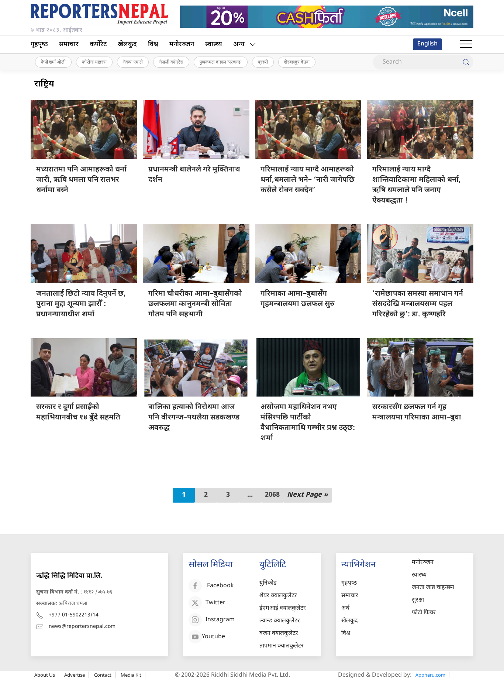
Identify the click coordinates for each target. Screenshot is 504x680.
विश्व (153, 44)
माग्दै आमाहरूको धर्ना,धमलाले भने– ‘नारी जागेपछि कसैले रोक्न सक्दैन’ (307, 180)
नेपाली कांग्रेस (171, 62)
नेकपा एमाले (133, 62)
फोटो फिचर (424, 613)
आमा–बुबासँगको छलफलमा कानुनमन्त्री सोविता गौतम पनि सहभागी (195, 304)
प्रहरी (263, 62)
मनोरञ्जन (181, 44)
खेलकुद (127, 44)
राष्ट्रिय (44, 84)
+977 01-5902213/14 (74, 615)
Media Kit (131, 675)
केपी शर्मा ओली (53, 62)
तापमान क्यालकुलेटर (281, 646)
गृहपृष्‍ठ (39, 44)
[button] (466, 44)
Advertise (74, 675)
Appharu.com (430, 675)
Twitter (215, 603)
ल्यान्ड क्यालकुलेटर (279, 621)
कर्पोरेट (98, 44)
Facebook (220, 586)
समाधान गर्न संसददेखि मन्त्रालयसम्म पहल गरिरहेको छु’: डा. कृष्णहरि (417, 304)
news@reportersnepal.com (82, 626)
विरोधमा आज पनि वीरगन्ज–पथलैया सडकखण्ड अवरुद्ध (193, 417)
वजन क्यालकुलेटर (278, 634)
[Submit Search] (466, 62)
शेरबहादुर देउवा (297, 62)
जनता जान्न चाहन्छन (433, 588)
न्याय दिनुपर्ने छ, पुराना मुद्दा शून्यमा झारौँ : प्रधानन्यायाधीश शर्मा (81, 304)
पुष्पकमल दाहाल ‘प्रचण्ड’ (221, 62)
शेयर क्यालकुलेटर (278, 596)
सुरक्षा (418, 600)
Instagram (220, 620)
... (250, 495)
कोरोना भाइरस (94, 62)
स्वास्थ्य (213, 44)
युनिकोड (268, 583)
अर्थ (345, 608)
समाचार (69, 44)
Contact (102, 675)
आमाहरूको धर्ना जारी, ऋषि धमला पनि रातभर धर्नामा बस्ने (81, 180)
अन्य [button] (239, 44)
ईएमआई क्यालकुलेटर (282, 608)
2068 (272, 495)
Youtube (213, 637)
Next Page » (307, 495)
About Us (44, 675)
